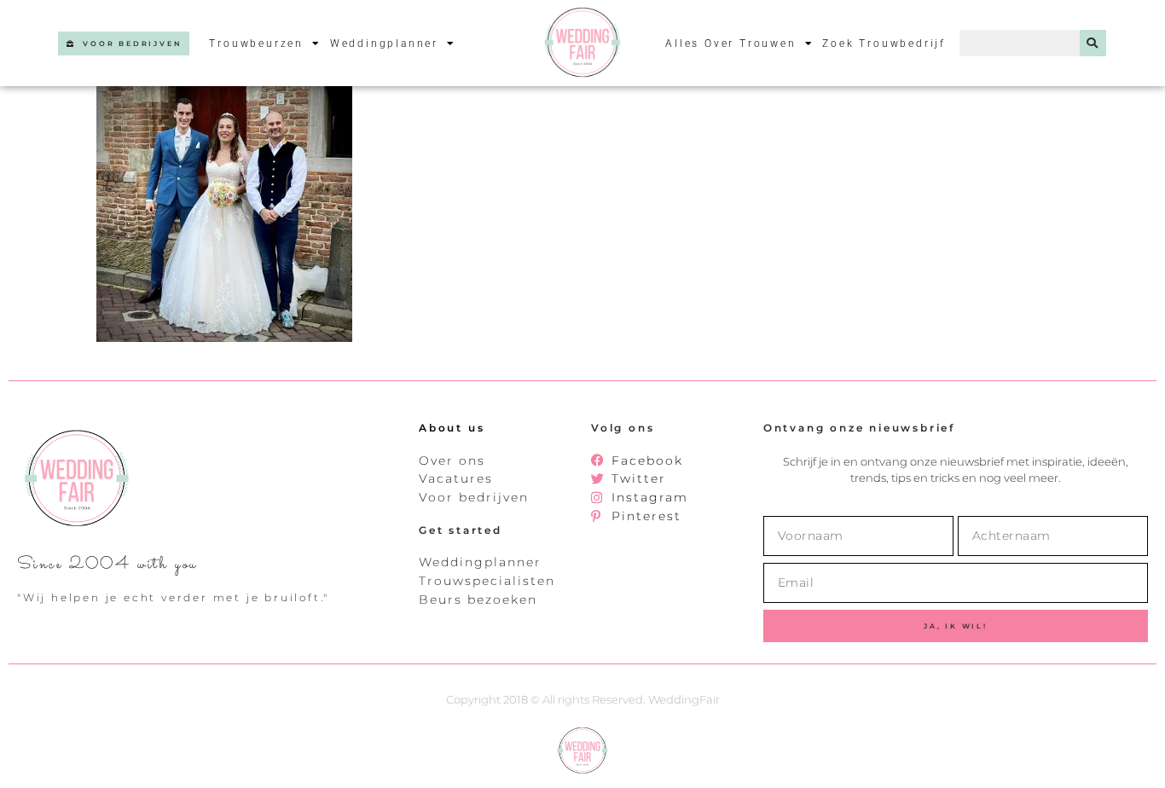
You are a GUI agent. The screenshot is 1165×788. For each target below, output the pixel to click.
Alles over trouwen (730, 43)
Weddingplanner (384, 43)
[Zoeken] (1093, 43)
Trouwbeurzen (256, 43)
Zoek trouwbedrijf (884, 43)
